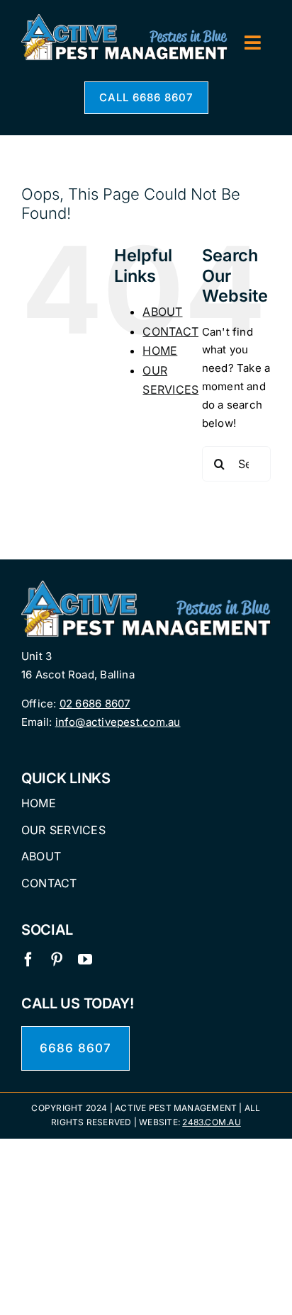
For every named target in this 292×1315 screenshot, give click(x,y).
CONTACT (170, 331)
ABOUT (162, 311)
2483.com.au (211, 1122)
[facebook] (28, 959)
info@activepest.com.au (118, 722)
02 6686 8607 (95, 703)
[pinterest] (57, 959)
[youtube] (85, 959)
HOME (159, 350)
